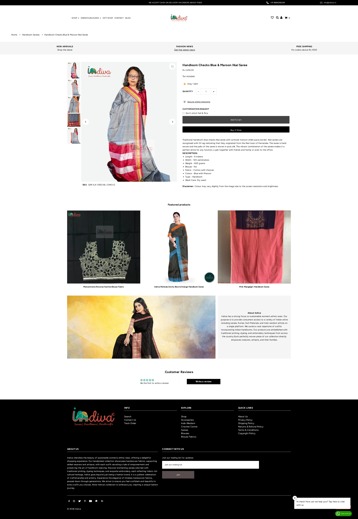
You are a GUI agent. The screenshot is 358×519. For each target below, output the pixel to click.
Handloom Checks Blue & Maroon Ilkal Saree (66, 34)
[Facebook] (69, 501)
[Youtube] (90, 501)
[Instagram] (74, 501)
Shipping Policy (246, 423)
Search (127, 416)
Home (14, 34)
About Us (243, 416)
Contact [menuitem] (119, 18)
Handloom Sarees (31, 34)
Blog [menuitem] (128, 18)
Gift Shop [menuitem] (108, 18)
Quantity (187, 91)
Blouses (185, 433)
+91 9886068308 (277, 3)
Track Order (130, 423)
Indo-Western (188, 423)
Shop (184, 416)
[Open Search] (277, 18)
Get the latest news (180, 49)
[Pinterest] (85, 501)
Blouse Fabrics (188, 436)
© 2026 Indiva (74, 509)
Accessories (187, 420)
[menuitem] (272, 17)
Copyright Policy (246, 433)
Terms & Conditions (248, 430)
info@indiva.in (330, 3)
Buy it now (236, 130)
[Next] (172, 122)
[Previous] (86, 122)
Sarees (184, 430)
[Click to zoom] (172, 66)
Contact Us (130, 420)
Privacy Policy (245, 420)
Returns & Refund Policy (250, 426)
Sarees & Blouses (90, 18)
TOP (353, 515)
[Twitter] (79, 501)
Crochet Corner (189, 426)
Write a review (203, 381)
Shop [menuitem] (74, 18)
